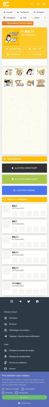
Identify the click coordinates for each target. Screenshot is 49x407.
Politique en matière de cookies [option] (21, 350)
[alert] (24, 389)
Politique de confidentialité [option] (20, 357)
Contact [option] (12, 369)
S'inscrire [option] (13, 324)
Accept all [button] (24, 397)
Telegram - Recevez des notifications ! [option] (24, 336)
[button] (38, 4)
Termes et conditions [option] (18, 363)
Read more (22, 385)
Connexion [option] (13, 318)
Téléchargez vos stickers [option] (19, 330)
